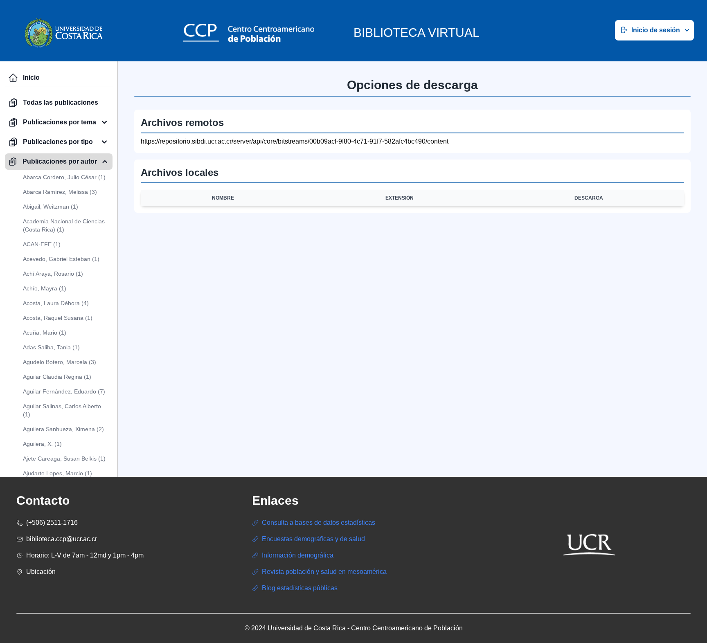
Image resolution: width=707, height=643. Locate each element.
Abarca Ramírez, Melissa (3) (60, 192)
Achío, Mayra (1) (44, 288)
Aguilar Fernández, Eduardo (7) (64, 391)
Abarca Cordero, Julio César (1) (64, 177)
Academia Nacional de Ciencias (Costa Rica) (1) (64, 225)
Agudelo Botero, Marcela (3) (59, 362)
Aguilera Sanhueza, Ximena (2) (63, 429)
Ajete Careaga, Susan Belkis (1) (64, 458)
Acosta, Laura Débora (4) (56, 303)
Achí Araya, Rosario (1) (53, 273)
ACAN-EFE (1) (42, 244)
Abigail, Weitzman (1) (50, 206)
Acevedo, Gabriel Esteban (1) (61, 259)
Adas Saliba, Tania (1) (51, 347)
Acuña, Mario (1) (44, 332)
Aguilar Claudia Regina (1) (57, 376)
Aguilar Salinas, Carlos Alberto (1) (62, 410)
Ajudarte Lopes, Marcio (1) (57, 473)
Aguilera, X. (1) (42, 444)
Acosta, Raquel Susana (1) (57, 318)
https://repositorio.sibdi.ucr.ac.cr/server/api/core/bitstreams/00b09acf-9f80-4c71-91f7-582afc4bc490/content (294, 141)
